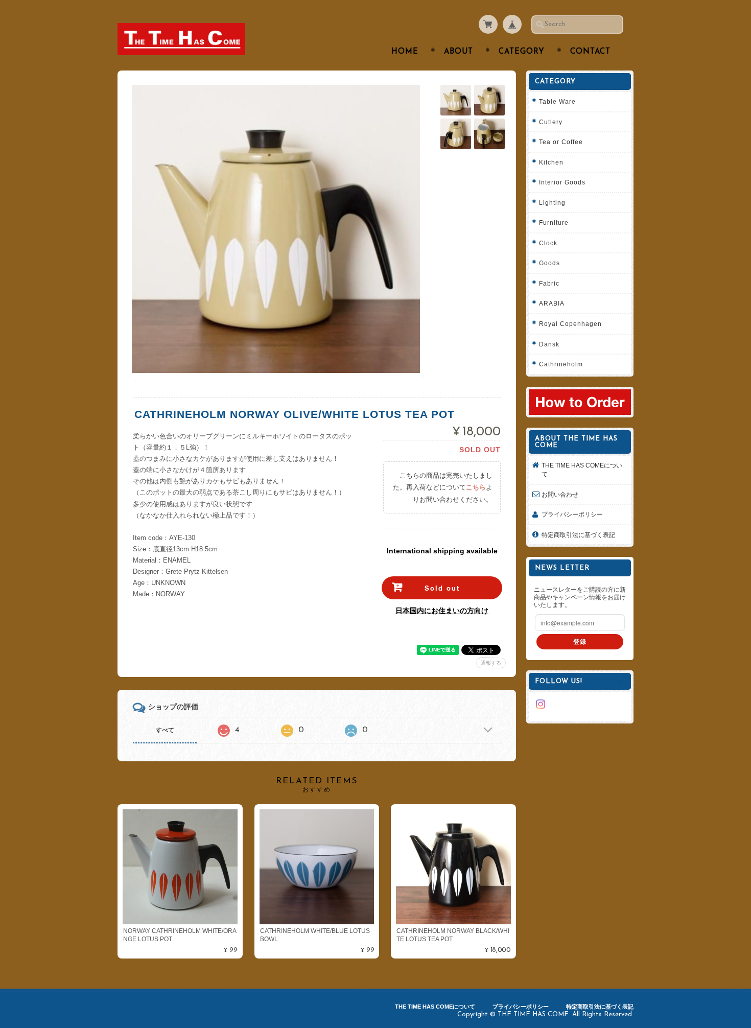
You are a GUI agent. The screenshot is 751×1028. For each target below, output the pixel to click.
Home (404, 52)
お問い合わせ (560, 494)
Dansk (549, 344)
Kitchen (551, 162)
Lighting (552, 202)
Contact (590, 52)
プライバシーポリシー (572, 514)
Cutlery (550, 122)
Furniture (554, 222)
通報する (491, 663)
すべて (165, 730)
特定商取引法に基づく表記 (578, 534)
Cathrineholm (561, 364)
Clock (548, 243)
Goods (549, 263)
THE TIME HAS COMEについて (582, 470)
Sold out (442, 588)
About (458, 52)
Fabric (549, 283)
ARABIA (552, 303)
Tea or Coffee (561, 141)
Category (522, 52)
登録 (579, 641)
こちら (476, 487)
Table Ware (557, 101)
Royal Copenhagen (570, 323)
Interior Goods (562, 182)
